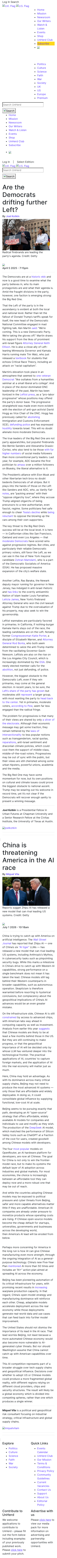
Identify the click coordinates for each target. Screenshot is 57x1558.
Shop (40, 36)
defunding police (20, 424)
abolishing (34, 417)
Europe (41, 94)
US (39, 90)
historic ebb (39, 276)
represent (26, 694)
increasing (41, 1287)
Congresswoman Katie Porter (28, 635)
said (34, 328)
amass (21, 464)
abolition (7, 669)
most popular (21, 1148)
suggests (44, 1028)
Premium (42, 97)
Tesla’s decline (31, 512)
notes (5, 493)
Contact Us (44, 1489)
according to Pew (21, 705)
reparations (9, 742)
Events (41, 32)
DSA (42, 662)
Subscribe (43, 43)
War (39, 79)
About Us (42, 1497)
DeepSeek (35, 1127)
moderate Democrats (15, 541)
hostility (7, 428)
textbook (21, 358)
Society (41, 82)
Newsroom (43, 17)
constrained (9, 1017)
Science (42, 71)
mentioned (14, 1266)
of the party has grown (30, 690)
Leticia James (10, 599)
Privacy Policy (45, 1470)
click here (16, 1549)
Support (42, 1493)
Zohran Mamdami (25, 559)
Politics (41, 64)
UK (39, 86)
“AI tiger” (24, 947)
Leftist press (27, 394)
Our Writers (44, 21)
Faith (40, 75)
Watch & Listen (17, 130)
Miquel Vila (12, 874)
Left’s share (9, 690)
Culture (41, 67)
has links (13, 591)
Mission (41, 13)
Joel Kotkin (12, 216)
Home (40, 9)
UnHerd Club (45, 39)
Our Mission (44, 1459)
